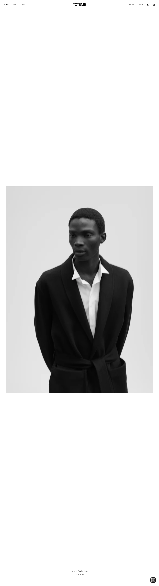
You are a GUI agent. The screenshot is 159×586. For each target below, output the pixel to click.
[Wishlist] (146, 4)
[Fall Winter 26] (79, 289)
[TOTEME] (79, 4)
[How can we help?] (153, 580)
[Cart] (152, 4)
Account (140, 4)
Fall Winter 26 (79, 575)
